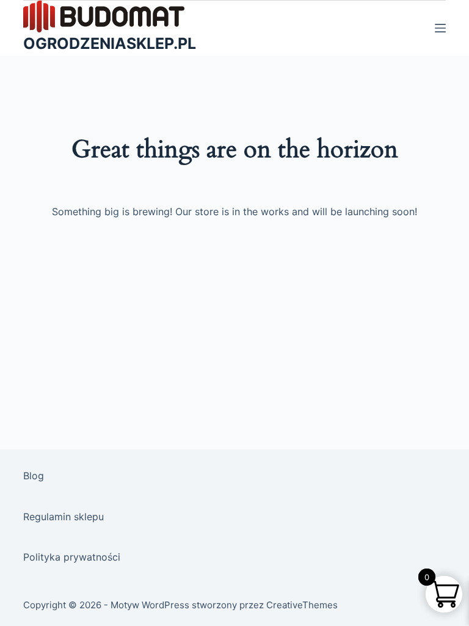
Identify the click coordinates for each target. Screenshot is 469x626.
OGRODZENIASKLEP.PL (109, 43)
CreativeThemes (302, 605)
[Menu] (440, 28)
